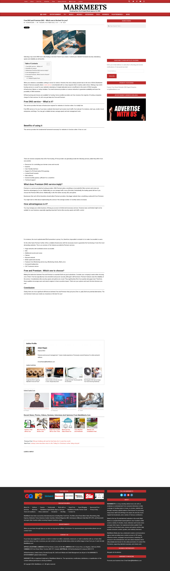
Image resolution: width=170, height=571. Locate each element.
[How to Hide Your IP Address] (63, 400)
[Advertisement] (64, 118)
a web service (48, 85)
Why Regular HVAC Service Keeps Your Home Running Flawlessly (92, 380)
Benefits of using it (31, 68)
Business (42, 376)
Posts (61, 376)
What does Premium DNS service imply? (37, 70)
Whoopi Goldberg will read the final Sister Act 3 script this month (51, 441)
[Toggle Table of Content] (47, 63)
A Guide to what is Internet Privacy (87, 408)
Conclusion (29, 76)
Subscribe (112, 76)
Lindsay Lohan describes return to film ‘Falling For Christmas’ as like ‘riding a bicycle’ (55, 443)
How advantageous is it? (32, 72)
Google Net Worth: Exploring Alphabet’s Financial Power (33, 380)
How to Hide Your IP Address (59, 408)
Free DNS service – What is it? (34, 66)
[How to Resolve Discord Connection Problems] (36, 400)
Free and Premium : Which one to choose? (37, 74)
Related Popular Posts (34, 78)
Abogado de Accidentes (114, 552)
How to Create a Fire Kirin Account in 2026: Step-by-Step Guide (54, 380)
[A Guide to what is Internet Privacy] (91, 400)
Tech (64, 22)
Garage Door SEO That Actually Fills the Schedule (73, 380)
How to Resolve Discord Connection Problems (36, 408)
